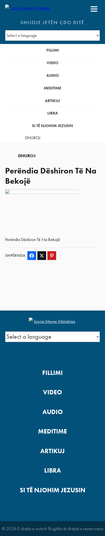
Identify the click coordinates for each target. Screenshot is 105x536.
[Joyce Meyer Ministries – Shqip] (28, 9)
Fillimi (52, 50)
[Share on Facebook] (31, 255)
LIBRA (52, 113)
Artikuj (52, 100)
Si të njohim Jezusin (52, 125)
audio (52, 75)
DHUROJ (33, 137)
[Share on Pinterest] (51, 255)
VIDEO (52, 62)
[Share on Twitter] (41, 255)
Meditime (52, 88)
